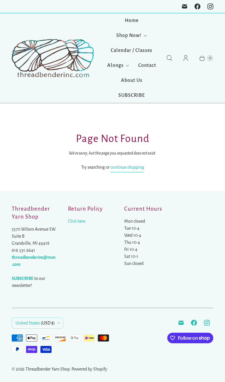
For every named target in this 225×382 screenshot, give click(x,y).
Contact (147, 65)
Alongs (115, 65)
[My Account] (186, 58)
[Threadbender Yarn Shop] (53, 58)
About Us (131, 80)
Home (132, 20)
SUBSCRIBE (131, 95)
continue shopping (127, 167)
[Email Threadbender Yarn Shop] (184, 6)
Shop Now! (129, 35)
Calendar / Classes (131, 50)
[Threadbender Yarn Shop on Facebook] (197, 6)
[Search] (169, 58)
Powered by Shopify (89, 369)
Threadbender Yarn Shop (47, 369)
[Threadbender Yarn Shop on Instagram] (210, 6)
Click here (76, 221)
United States (35, 323)
